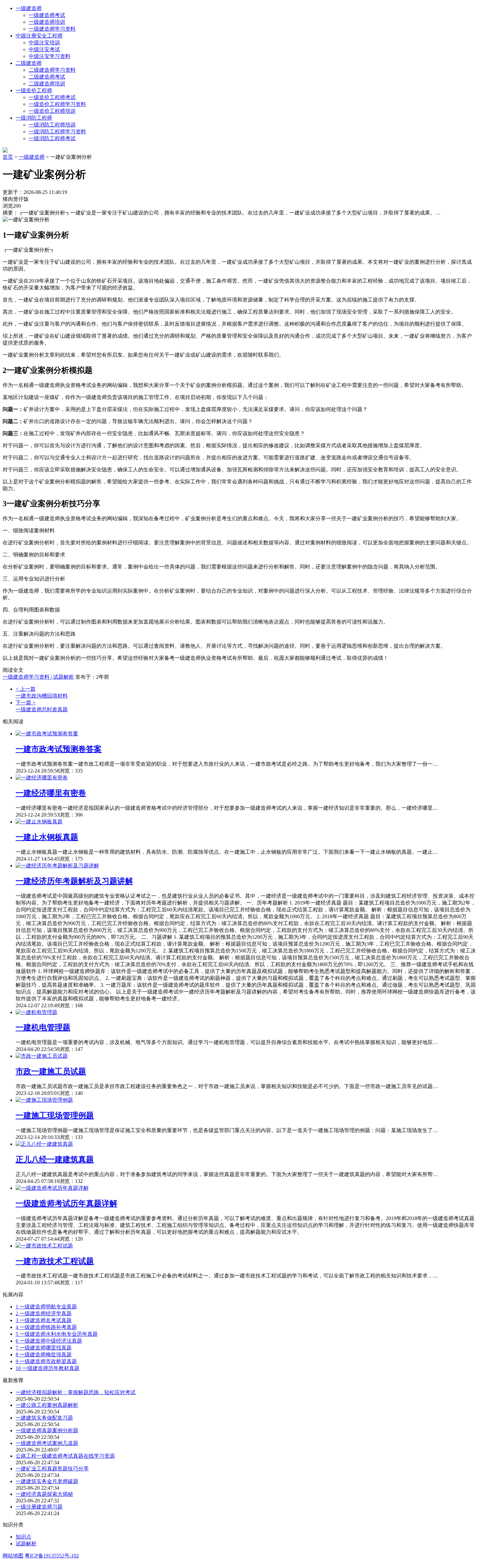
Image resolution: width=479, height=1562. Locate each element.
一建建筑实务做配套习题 (44, 1418)
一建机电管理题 (43, 1027)
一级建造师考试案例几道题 (47, 1443)
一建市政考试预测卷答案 (59, 749)
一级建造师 (29, 8)
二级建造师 (29, 63)
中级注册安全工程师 (39, 35)
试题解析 (26, 1543)
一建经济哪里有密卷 (51, 793)
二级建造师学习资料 (52, 70)
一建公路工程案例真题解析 (47, 1405)
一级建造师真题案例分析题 (47, 1430)
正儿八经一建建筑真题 (55, 1159)
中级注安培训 (44, 42)
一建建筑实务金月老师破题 (47, 1481)
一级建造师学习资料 (52, 29)
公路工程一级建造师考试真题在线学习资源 (65, 1456)
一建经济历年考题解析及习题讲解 (74, 881)
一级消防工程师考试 (52, 138)
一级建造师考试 (47, 15)
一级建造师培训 (47, 22)
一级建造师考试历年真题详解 (66, 1203)
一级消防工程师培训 (52, 124)
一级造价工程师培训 (52, 111)
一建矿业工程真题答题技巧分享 (52, 1468)
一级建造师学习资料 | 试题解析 (38, 677)
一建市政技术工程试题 (55, 1261)
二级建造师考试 (47, 77)
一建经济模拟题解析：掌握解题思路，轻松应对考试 (76, 1392)
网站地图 (13, 1555)
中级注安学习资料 (49, 56)
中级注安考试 (44, 49)
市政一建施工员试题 (51, 1071)
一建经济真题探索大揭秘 (44, 1494)
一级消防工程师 (34, 118)
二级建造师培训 (47, 83)
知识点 (23, 1537)
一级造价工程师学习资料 (57, 104)
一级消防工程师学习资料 (57, 131)
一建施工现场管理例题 (55, 1115)
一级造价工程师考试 (52, 97)
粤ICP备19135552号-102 (52, 1555)
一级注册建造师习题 (39, 1507)
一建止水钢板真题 (47, 837)
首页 (8, 157)
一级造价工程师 (34, 90)
